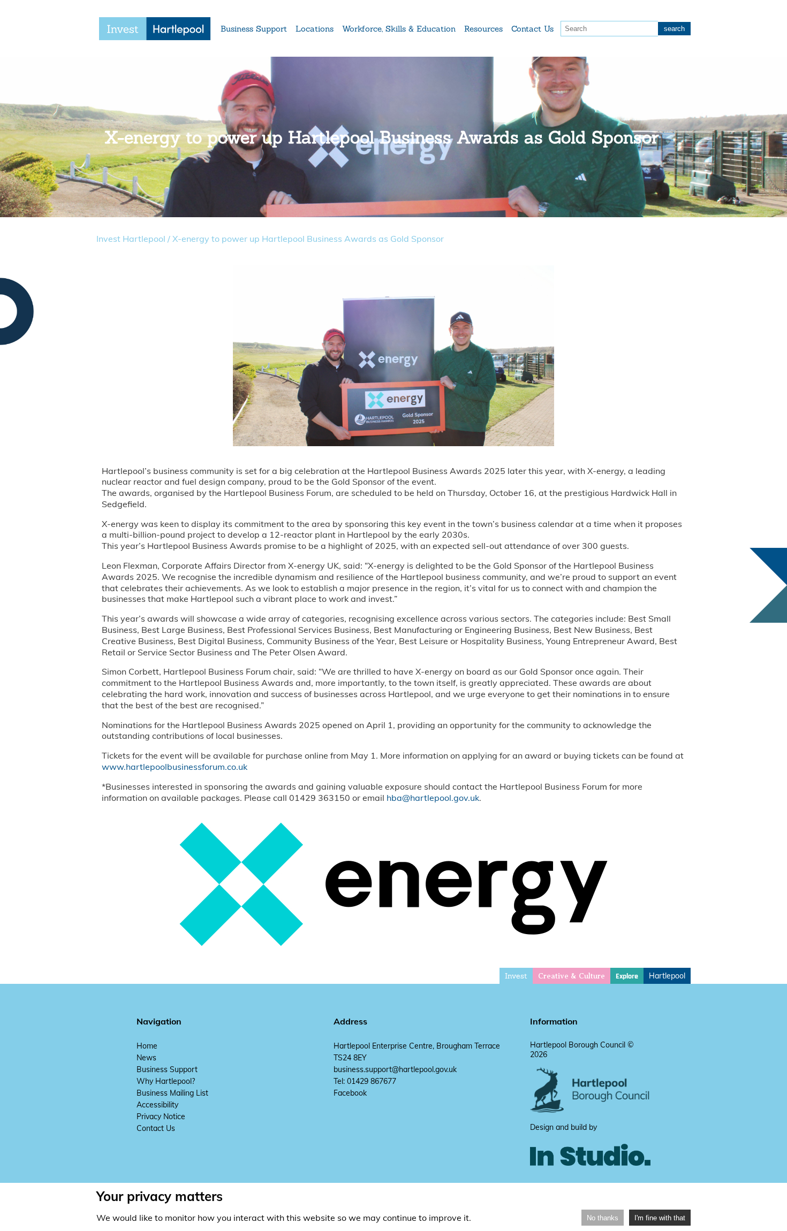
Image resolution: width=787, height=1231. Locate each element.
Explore (627, 976)
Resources (483, 29)
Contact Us (532, 29)
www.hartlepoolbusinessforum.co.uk (174, 766)
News (146, 1057)
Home (147, 1046)
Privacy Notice (161, 1116)
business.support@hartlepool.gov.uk (395, 1069)
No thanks (602, 1218)
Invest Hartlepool (130, 238)
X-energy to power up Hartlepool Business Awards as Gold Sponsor (308, 238)
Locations (315, 29)
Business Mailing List (172, 1093)
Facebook (350, 1093)
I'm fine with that (659, 1218)
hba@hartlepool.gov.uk (433, 797)
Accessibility (157, 1105)
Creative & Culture (571, 976)
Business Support (254, 29)
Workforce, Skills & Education (399, 29)
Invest (516, 976)
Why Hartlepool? (166, 1081)
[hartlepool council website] (590, 1110)
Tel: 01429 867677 (365, 1081)
